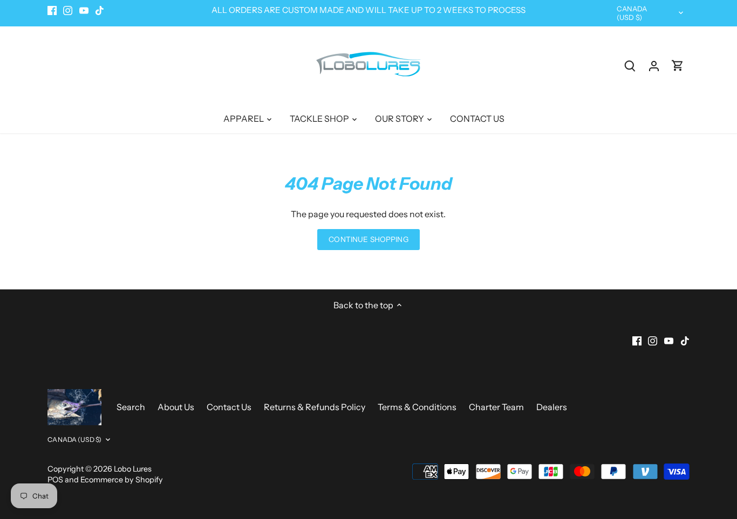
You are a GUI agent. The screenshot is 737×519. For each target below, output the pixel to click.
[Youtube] (83, 10)
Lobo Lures (133, 469)
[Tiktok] (99, 10)
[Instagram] (67, 10)
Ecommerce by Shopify (121, 480)
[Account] (654, 65)
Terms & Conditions (417, 407)
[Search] (630, 65)
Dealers (551, 407)
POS (55, 480)
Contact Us (229, 407)
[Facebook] (52, 10)
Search (131, 407)
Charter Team (496, 407)
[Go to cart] (677, 65)
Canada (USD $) (632, 13)
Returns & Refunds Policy (315, 407)
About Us (176, 407)
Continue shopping (368, 239)
